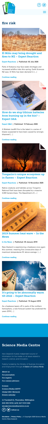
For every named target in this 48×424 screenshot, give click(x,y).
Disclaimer (5, 417)
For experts (7, 378)
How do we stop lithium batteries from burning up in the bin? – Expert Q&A (23, 116)
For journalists (8, 375)
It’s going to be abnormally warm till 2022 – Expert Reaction (23, 294)
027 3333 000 (24, 403)
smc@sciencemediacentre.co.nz (15, 406)
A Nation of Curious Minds (33, 367)
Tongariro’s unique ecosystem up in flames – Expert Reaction (23, 176)
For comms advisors (10, 381)
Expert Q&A (7, 124)
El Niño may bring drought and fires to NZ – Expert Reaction (22, 55)
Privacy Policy (16, 417)
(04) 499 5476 (7, 403)
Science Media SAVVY (11, 389)
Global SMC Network (11, 392)
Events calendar (8, 395)
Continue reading (9, 77)
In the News (7, 242)
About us (6, 372)
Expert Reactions (9, 61)
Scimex (5, 386)
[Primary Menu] (44, 12)
